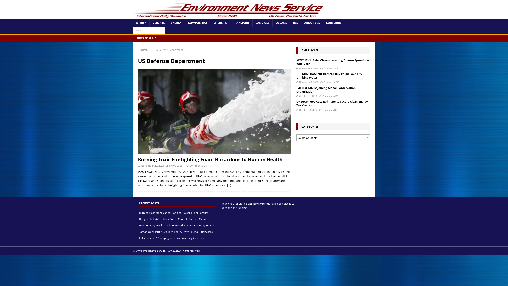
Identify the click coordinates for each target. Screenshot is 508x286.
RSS (295, 23)
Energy (176, 23)
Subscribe (333, 23)
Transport (241, 23)
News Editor (176, 165)
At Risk (141, 23)
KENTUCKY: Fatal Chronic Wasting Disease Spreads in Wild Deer (332, 62)
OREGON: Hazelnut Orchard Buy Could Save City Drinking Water (329, 75)
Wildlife (220, 23)
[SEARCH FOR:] (149, 30)
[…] (229, 185)
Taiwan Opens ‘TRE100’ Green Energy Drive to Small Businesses (176, 232)
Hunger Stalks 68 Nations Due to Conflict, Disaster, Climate (173, 219)
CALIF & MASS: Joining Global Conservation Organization (326, 89)
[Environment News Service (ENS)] (229, 16)
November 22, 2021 (152, 165)
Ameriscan (309, 50)
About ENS (312, 23)
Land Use (262, 23)
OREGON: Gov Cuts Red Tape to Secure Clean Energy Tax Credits (332, 103)
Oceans (281, 23)
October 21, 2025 (308, 96)
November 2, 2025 (308, 68)
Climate (159, 23)
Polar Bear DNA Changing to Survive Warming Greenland (172, 238)
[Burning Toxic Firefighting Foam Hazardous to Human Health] (214, 112)
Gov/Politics (198, 23)
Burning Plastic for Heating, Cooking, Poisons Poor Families (173, 212)
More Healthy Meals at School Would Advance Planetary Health (176, 225)
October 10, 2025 (308, 109)
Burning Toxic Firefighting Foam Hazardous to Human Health (210, 159)
